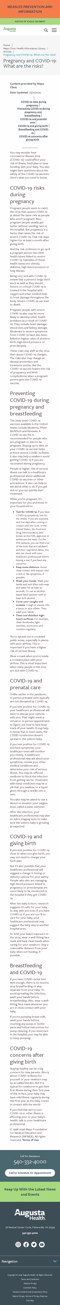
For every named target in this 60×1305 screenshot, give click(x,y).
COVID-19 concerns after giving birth (33, 137)
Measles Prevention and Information (30, 9)
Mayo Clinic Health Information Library (24, 48)
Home (6, 45)
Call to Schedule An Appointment (30, 1173)
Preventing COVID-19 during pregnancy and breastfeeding (33, 112)
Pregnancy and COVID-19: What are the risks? (29, 54)
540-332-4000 (30, 1161)
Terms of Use (30, 1140)
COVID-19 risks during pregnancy (33, 103)
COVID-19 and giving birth (33, 125)
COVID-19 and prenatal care (33, 120)
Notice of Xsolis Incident (30, 21)
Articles (7, 51)
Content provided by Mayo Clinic (27, 85)
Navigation (10, 1261)
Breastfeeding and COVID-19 (33, 130)
